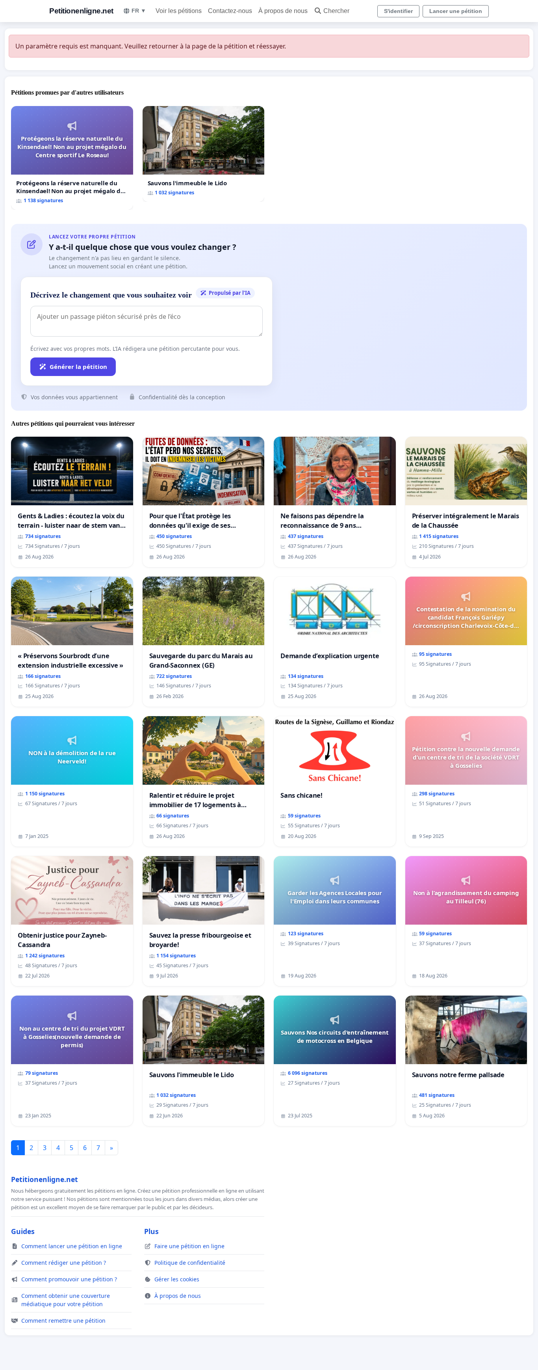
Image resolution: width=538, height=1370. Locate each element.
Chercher (336, 10)
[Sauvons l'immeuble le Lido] (204, 154)
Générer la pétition (78, 366)
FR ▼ (139, 10)
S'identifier (398, 11)
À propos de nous (283, 10)
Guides (23, 1231)
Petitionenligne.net (81, 11)
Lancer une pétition (455, 11)
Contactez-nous (230, 10)
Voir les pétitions (179, 10)
